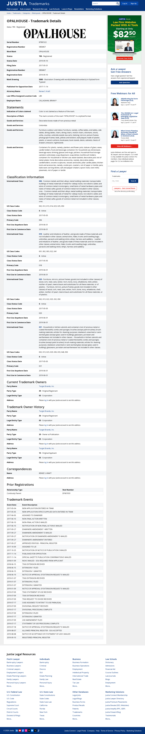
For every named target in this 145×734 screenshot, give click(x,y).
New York (43, 712)
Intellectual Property (80, 672)
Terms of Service (107, 731)
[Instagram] (26, 730)
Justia (9, 13)
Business (76, 659)
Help (97, 731)
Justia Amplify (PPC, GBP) (115, 709)
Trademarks (17, 13)
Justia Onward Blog (113, 712)
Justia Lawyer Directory (114, 698)
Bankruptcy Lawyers (15, 662)
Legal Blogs (77, 698)
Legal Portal (81, 731)
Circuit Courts (12, 709)
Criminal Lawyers (13, 669)
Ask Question (124, 82)
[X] (35, 730)
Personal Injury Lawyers (16, 683)
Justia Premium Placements (116, 702)
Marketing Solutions (94, 9)
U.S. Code (10, 698)
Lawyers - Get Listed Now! (124, 188)
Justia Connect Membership (116, 695)
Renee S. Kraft (44, 91)
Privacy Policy (120, 731)
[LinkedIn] (16, 730)
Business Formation (80, 662)
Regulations (11, 702)
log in (46, 400)
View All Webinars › (124, 146)
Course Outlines (111, 672)
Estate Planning (46, 676)
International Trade (80, 676)
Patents (75, 709)
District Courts (12, 712)
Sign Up (134, 3)
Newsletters (79, 9)
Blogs (107, 679)
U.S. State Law (46, 692)
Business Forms (78, 702)
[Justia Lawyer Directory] (38, 730)
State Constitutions (47, 695)
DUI (41, 672)
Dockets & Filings (13, 715)
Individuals (45, 659)
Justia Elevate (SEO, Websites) (117, 705)
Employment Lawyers (15, 672)
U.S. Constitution (13, 695)
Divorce (43, 669)
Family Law (44, 679)
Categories (26, 13)
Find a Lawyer (12, 9)
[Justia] (17, 3)
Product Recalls (78, 705)
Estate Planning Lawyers (16, 676)
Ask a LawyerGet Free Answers (121, 70)
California (43, 705)
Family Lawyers (13, 679)
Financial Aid (110, 669)
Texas (42, 715)
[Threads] (29, 730)
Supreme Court (13, 705)
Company (91, 731)
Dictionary (109, 662)
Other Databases (80, 692)
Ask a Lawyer (25, 9)
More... (9, 686)
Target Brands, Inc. (46, 386)
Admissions (109, 666)
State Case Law (46, 702)
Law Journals (110, 676)
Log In (124, 3)
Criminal (43, 666)
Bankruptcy (44, 662)
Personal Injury (46, 683)
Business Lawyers (14, 666)
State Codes (44, 698)
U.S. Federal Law (14, 692)
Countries (76, 715)
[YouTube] (20, 730)
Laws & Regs (67, 9)
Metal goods (36, 13)
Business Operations (80, 666)
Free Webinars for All (123, 93)
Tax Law (75, 683)
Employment (77, 669)
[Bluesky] (32, 730)
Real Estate (76, 679)
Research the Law (40, 9)
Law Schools (54, 9)
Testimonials (110, 715)
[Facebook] (23, 730)
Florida (42, 709)
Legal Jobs (76, 695)
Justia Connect (70, 731)
